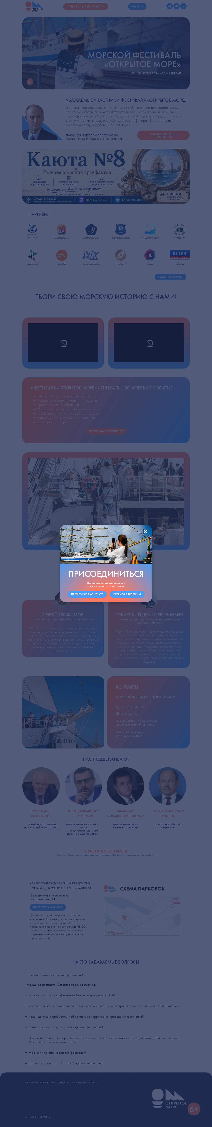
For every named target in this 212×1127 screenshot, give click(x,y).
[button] (145, 531)
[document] (106, 563)
